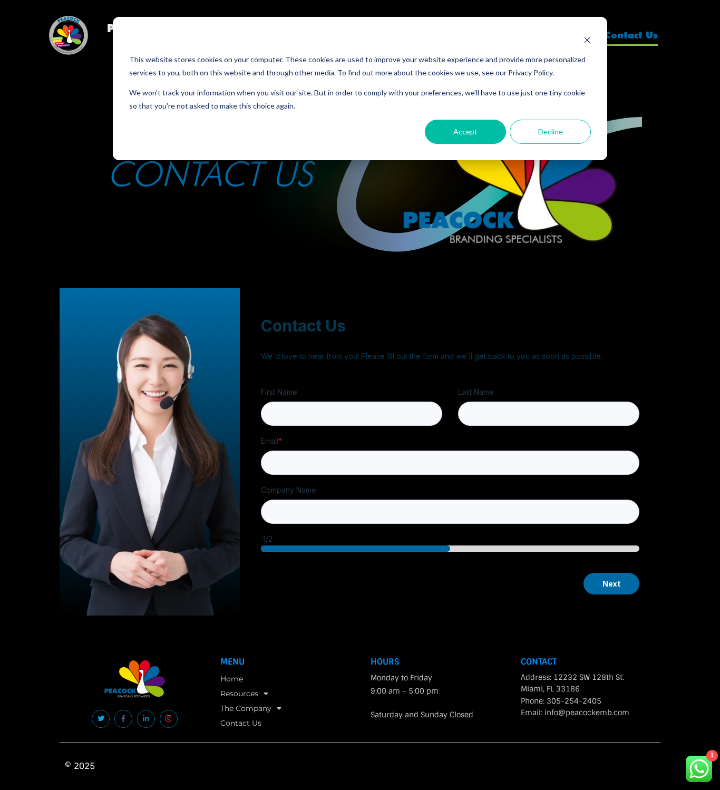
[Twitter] (101, 719)
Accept (465, 131)
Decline (550, 131)
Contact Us (631, 35)
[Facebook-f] (123, 719)
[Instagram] (169, 719)
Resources (239, 693)
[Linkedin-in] (146, 719)
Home (231, 679)
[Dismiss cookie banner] (587, 39)
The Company (245, 708)
